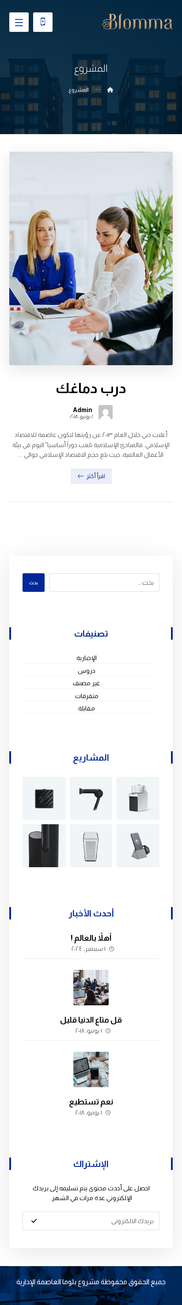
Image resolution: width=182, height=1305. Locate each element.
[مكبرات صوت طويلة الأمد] (44, 845)
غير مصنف (86, 683)
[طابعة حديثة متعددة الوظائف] (138, 798)
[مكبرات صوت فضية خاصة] (91, 845)
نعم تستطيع (91, 1101)
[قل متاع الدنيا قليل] (91, 987)
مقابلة (86, 708)
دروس (86, 670)
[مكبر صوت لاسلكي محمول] (44, 798)
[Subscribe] (34, 1221)
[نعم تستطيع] (91, 1069)
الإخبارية (86, 657)
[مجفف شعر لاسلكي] (91, 798)
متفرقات (87, 695)
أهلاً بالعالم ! (91, 938)
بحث (33, 582)
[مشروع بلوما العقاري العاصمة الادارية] (137, 22)
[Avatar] (106, 412)
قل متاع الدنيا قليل (91, 1019)
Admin (82, 410)
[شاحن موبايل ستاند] (138, 845)
